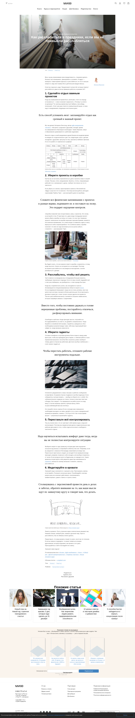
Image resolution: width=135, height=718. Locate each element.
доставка (10, 3)
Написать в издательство (107, 712)
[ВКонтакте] (44, 712)
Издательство (86, 9)
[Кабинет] (120, 3)
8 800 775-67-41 (21, 691)
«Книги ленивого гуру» (74, 527)
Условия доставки (46, 694)
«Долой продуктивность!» (56, 554)
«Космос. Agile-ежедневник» (68, 552)
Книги (39, 9)
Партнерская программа (74, 691)
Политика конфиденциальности (102, 695)
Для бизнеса (74, 9)
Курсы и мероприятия (52, 9)
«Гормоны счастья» (72, 554)
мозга (82, 288)
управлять (48, 461)
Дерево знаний (45, 691)
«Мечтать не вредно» (50, 171)
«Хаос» (79, 552)
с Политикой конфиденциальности (56, 715)
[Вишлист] (124, 3)
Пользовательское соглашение (102, 693)
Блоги (95, 9)
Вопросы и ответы (46, 689)
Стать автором (71, 689)
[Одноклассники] (47, 712)
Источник (75, 260)
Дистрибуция (71, 694)
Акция (64, 9)
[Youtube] (41, 712)
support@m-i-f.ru (20, 700)
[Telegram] (50, 712)
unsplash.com (61, 560)
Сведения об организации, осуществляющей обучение (101, 689)
